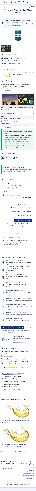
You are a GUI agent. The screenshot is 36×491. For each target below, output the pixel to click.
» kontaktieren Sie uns (20, 171)
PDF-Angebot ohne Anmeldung (14, 237)
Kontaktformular (6, 356)
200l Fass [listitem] (7, 157)
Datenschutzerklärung (29, 472)
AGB (33, 467)
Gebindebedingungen (29, 475)
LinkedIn (32, 465)
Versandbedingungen (29, 473)
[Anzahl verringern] (23, 191)
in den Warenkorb (23, 220)
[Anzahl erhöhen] (9, 191)
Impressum (32, 470)
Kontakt (33, 468)
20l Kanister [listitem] (18, 157)
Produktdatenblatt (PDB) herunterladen (14, 61)
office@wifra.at (9, 354)
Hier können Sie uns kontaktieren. (26, 452)
